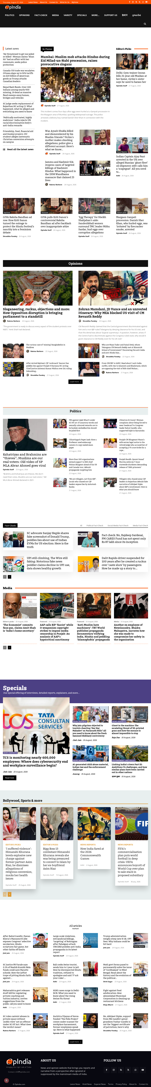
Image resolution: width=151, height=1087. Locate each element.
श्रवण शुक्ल (116, 776)
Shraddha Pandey (10, 236)
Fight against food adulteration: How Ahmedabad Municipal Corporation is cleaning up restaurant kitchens (116, 996)
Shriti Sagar (108, 981)
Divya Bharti (108, 1005)
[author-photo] (43, 105)
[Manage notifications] (6, 1080)
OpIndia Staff (50, 106)
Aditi (118, 175)
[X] (139, 2)
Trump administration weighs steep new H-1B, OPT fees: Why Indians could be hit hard (117, 940)
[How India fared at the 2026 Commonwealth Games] (94, 823)
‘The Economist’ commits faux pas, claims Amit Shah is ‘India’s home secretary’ (19, 628)
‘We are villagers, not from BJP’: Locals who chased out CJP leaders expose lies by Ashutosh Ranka (82, 483)
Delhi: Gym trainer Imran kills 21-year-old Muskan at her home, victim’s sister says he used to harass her (131, 77)
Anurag (76, 774)
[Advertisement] (75, 507)
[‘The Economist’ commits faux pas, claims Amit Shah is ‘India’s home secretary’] (20, 605)
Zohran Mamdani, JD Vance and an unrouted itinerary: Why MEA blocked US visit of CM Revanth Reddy (112, 313)
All (81, 525)
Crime (44, 101)
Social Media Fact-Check (118, 525)
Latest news (12, 48)
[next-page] (9, 577)
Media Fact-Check (140, 525)
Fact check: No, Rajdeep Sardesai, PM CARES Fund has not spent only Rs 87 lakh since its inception (124, 539)
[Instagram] (133, 2)
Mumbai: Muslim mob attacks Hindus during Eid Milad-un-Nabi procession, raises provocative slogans (75, 61)
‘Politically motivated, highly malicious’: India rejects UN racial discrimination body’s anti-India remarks (17, 122)
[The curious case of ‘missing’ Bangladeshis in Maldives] (13, 350)
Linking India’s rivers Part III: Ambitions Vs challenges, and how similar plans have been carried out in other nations (129, 769)
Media (116, 621)
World (86, 975)
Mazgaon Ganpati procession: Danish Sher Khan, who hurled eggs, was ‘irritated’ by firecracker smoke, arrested (132, 223)
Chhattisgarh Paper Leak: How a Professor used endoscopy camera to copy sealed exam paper (83, 443)
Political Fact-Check (95, 525)
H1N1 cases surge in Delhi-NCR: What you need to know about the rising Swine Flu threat (66, 995)
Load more (74, 381)
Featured (45, 213)
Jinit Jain (7, 771)
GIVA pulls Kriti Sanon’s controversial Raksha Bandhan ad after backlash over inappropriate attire (56, 222)
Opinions (7, 213)
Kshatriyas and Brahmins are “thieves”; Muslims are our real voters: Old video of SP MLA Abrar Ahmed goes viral (25, 460)
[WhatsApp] (143, 2)
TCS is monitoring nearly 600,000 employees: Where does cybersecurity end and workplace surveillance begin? (35, 762)
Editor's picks (84, 213)
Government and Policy (123, 760)
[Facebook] (129, 2)
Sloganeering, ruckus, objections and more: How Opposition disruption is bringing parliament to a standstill (36, 313)
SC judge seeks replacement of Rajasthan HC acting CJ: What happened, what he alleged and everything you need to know (18, 108)
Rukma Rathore (55, 184)
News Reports (85, 144)
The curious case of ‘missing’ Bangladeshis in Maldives (45, 346)
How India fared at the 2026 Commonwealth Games (92, 853)
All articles (75, 925)
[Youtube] (146, 2)
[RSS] (136, 2)
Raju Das (116, 737)
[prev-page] (5, 577)
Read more (9, 778)
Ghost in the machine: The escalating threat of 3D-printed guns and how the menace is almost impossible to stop (128, 730)
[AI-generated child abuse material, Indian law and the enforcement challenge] (91, 753)
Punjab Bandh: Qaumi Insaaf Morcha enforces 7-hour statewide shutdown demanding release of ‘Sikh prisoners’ (133, 463)
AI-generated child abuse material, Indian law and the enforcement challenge (91, 767)
